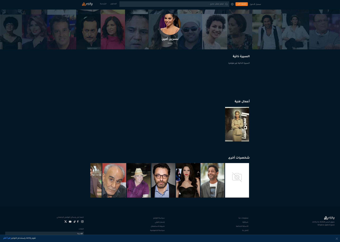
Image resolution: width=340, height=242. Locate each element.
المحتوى (113, 4)
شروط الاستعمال (158, 226)
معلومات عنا (243, 218)
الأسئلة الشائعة (242, 226)
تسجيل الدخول (255, 4)
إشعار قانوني (160, 222)
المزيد (237, 191)
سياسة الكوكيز (159, 218)
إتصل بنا (245, 231)
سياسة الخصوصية (157, 231)
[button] (232, 4)
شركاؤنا (245, 222)
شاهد (237, 135)
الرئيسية (103, 4)
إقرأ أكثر (7, 238)
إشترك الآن (241, 4)
